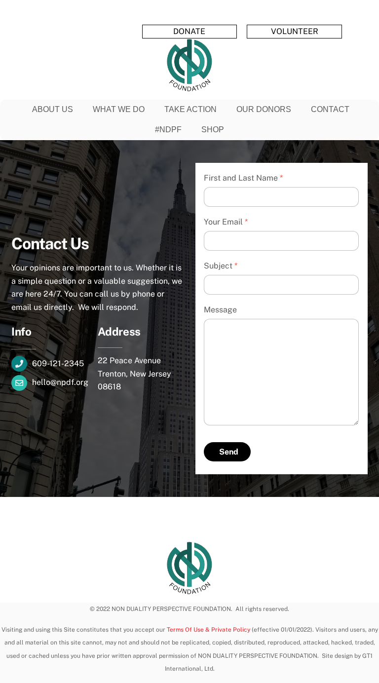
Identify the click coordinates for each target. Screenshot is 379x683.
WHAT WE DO (119, 109)
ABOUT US (52, 109)
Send (228, 451)
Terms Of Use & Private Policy (208, 629)
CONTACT (330, 109)
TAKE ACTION (190, 109)
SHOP (212, 129)
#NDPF (168, 129)
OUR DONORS (263, 109)
